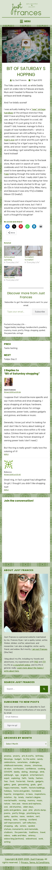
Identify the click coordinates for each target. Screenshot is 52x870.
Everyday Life (18, 324)
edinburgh (8, 775)
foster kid (20, 781)
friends (30, 781)
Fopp (6, 174)
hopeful (7, 794)
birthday (39, 756)
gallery (7, 784)
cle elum (7, 768)
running (22, 819)
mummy (7, 330)
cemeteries (22, 762)
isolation (8, 797)
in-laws (29, 794)
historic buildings (37, 788)
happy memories (11, 788)
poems (7, 813)
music (14, 330)
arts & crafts (28, 756)
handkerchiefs (32, 327)
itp (15, 797)
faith (24, 778)
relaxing (7, 819)
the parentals (10, 333)
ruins (15, 819)
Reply (6, 454)
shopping (34, 330)
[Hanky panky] (13, 271)
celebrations (9, 762)
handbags (21, 327)
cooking (41, 768)
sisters (23, 826)
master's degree (33, 797)
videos (7, 835)
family (31, 778)
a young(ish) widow (21, 665)
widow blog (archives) (14, 838)
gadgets (39, 781)
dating (24, 772)
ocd (5, 807)
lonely (21, 797)
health (24, 788)
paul (25, 810)
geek (14, 784)
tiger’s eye (9, 140)
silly (16, 826)
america (7, 756)
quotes (14, 816)
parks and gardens (12, 810)
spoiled (42, 330)
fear (6, 781)
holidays (8, 791)
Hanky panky (9, 277)
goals (33, 784)
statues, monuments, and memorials (21, 829)
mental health (10, 800)
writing (7, 842)
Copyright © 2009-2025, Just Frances (24, 859)
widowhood (31, 838)
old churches (15, 807)
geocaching (23, 784)
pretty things (24, 330)
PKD (36, 662)
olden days (28, 807)
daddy (13, 327)
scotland (32, 819)
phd (30, 810)
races (22, 816)
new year (16, 803)
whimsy (31, 835)
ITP (43, 662)
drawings (33, 772)
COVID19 (8, 772)
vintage (20, 333)
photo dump (40, 810)
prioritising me (33, 813)
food (12, 781)
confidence (31, 768)
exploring (15, 778)
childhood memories (13, 765)
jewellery (43, 327)
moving (22, 800)
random (30, 816)
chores (28, 765)
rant (38, 816)
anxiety (16, 756)
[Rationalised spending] (13, 251)
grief (40, 784)
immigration (18, 794)
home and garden (22, 791)
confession (18, 768)
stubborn (8, 832)
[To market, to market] (34, 251)
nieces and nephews (31, 803)
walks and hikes (19, 835)
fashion (39, 778)
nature (7, 803)
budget (18, 759)
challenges (34, 762)
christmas (37, 765)
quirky (6, 816)
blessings (8, 759)
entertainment (36, 775)
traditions (33, 832)
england (24, 775)
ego (17, 775)
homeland (36, 791)
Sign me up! (12, 725)
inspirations (40, 794)
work (41, 838)
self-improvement (12, 823)
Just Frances (10, 390)
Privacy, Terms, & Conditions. (35, 862)
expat (6, 778)
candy (40, 759)
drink (42, 772)
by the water (29, 759)
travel (42, 832)
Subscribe (40, 311)
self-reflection (29, 823)
